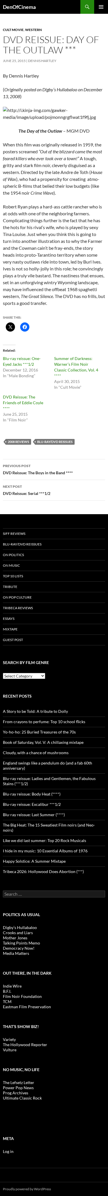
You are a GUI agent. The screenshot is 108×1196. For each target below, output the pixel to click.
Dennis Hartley (42, 61)
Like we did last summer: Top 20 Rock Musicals (44, 840)
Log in (8, 1151)
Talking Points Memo (21, 942)
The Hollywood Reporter (25, 1044)
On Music (11, 565)
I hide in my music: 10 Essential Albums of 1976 (45, 850)
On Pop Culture (17, 597)
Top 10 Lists (13, 576)
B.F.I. (7, 991)
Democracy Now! (19, 948)
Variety (9, 1039)
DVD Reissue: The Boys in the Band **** (38, 469)
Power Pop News (18, 1087)
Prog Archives (15, 1092)
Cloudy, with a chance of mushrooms (36, 752)
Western (33, 30)
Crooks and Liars (18, 932)
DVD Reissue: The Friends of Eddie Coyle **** (23, 402)
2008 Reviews (18, 442)
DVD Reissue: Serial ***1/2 (26, 490)
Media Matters (16, 953)
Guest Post (13, 640)
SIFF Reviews (14, 533)
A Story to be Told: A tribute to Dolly (35, 711)
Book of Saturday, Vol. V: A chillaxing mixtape (43, 742)
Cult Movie (13, 30)
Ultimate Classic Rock (22, 1098)
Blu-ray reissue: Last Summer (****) (34, 814)
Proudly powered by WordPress (27, 1189)
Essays (8, 618)
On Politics (13, 555)
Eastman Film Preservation (27, 1006)
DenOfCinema (19, 7)
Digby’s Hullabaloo (20, 927)
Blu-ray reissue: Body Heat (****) (31, 793)
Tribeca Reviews (18, 608)
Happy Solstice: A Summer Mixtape (34, 861)
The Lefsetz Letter (18, 1082)
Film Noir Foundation (22, 996)
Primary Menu (101, 7)
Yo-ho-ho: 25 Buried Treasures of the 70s (39, 731)
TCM (7, 1001)
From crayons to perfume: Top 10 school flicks (44, 721)
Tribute (10, 587)
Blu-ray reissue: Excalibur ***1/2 (32, 804)
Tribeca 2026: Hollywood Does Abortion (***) (43, 871)
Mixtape (10, 629)
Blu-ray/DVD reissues (55, 442)
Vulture (9, 1049)
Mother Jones (15, 937)
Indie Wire (12, 986)
